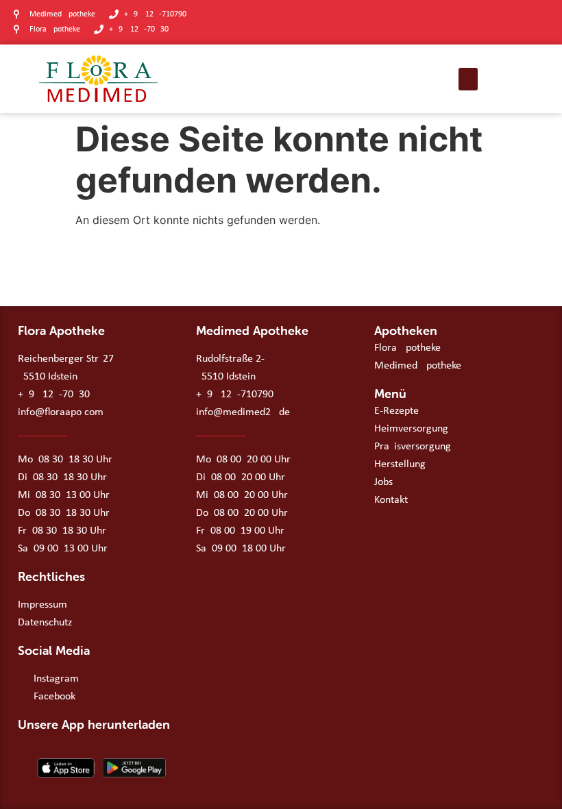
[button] (468, 79)
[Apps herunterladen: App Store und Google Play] (100, 767)
